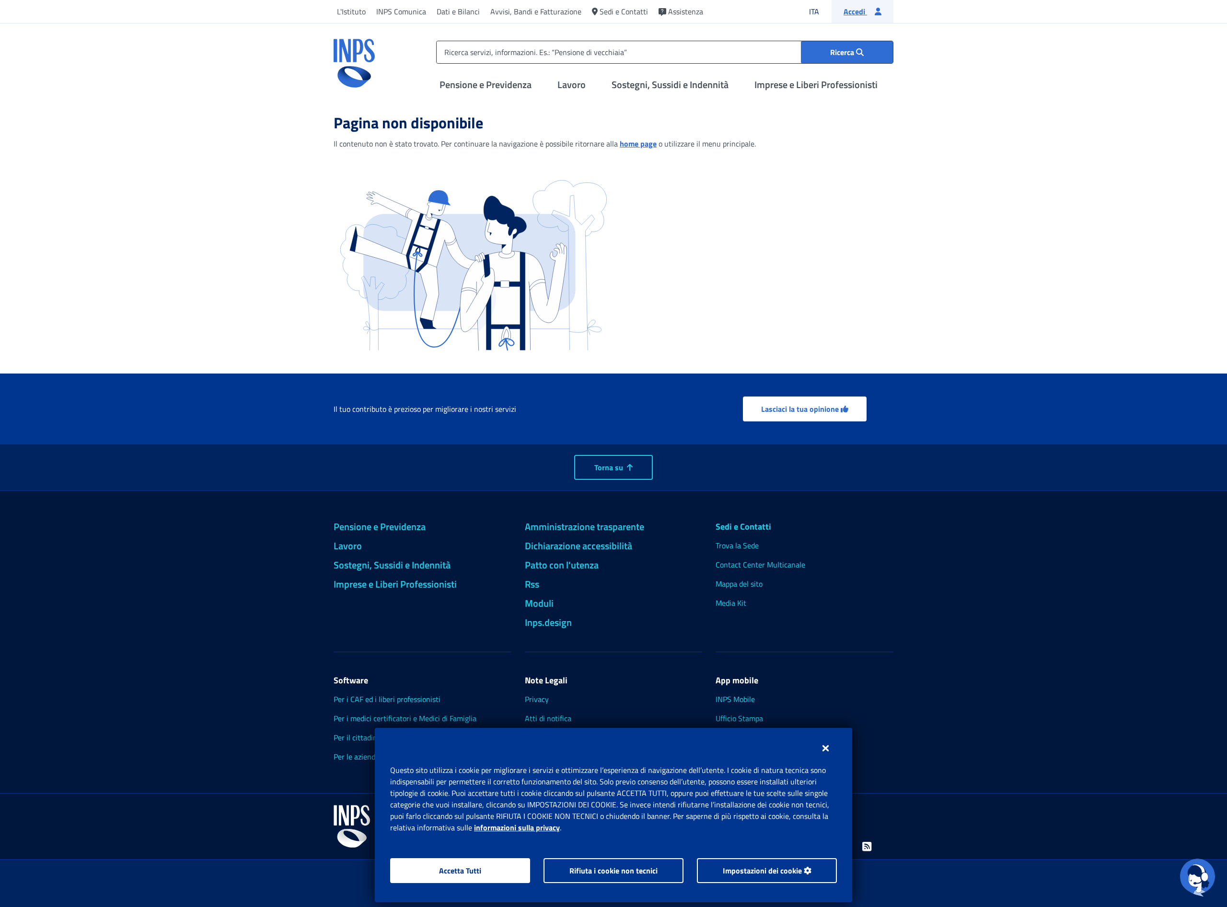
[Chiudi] (825, 748)
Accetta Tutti (460, 870)
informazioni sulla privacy (517, 827)
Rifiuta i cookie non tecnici (613, 870)
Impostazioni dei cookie (763, 870)
